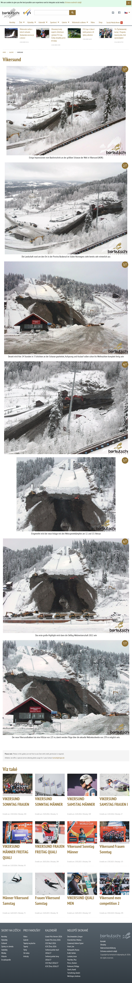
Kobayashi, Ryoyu (73, 949)
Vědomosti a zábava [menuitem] (79, 22)
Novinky (4, 936)
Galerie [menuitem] (64, 22)
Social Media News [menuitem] (114, 22)
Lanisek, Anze (72, 956)
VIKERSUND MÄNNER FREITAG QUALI (15, 852)
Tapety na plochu (29, 943)
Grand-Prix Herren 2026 (53, 936)
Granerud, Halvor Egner (75, 943)
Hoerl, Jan (70, 946)
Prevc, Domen (72, 963)
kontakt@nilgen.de (58, 758)
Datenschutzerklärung (108, 948)
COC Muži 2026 (50, 943)
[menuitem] (113, 13)
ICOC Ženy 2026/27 (52, 966)
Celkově (4, 943)
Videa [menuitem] (93, 22)
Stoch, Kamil (71, 969)
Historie (4, 956)
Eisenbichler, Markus (74, 940)
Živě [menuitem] (20, 22)
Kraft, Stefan (71, 953)
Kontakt (103, 941)
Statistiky (4, 949)
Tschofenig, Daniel (73, 973)
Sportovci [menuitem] (53, 22)
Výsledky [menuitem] (30, 22)
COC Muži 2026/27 (51, 963)
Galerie (11, 52)
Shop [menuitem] (100, 22)
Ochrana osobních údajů (73, 2)
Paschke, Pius (71, 959)
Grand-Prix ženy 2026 (52, 940)
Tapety (25, 946)
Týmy (25, 949)
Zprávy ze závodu (7, 946)
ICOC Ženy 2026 (50, 946)
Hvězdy (26, 956)
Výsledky (4, 940)
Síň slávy (26, 953)
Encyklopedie (6, 959)
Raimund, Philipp (73, 966)
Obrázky (103, 944)
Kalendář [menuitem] (42, 22)
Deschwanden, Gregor (74, 936)
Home (4, 52)
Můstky (3, 953)
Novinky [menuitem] (12, 22)
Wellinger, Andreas (73, 976)
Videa (25, 936)
